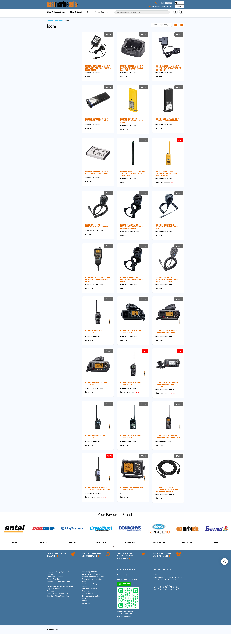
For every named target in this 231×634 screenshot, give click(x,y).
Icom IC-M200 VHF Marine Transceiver (131, 332)
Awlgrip (43, 542)
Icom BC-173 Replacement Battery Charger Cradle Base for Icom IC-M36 (131, 68)
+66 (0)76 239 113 (124, 616)
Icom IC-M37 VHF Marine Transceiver (130, 384)
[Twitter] (155, 587)
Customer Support (127, 569)
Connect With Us (162, 569)
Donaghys (130, 542)
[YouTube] (176, 587)
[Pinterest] (165, 587)
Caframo (72, 542)
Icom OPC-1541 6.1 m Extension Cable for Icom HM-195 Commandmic (167, 489)
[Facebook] (160, 587)
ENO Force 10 (159, 542)
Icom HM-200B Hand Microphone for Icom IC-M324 (131, 280)
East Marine (187, 542)
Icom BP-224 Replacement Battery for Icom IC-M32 (96, 120)
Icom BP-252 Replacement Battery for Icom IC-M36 (167, 120)
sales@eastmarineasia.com (132, 575)
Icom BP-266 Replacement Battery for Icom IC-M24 (96, 173)
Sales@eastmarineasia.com (162, 6)
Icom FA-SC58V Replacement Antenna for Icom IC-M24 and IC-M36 (133, 174)
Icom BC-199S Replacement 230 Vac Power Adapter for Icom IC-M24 (168, 68)
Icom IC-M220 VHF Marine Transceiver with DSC (166, 332)
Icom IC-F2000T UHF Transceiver (93, 332)
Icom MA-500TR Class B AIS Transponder (132, 489)
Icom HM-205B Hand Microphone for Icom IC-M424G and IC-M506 (166, 280)
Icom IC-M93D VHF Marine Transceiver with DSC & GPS (97, 489)
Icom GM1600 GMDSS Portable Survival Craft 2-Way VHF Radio (168, 174)
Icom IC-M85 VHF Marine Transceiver (95, 437)
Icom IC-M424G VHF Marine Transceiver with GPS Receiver (167, 385)
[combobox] (142, 12)
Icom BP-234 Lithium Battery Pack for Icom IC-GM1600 (132, 121)
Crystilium (101, 542)
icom (51, 26)
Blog (88, 12)
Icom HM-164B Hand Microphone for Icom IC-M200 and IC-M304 (131, 227)
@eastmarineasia (130, 579)
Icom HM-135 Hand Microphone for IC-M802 (96, 226)
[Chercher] (166, 12)
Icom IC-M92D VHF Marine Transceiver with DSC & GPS (168, 437)
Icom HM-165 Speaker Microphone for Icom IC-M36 (166, 227)
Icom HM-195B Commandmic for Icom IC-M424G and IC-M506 (97, 280)
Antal (14, 542)
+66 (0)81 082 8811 (164, 3)
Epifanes (216, 542)
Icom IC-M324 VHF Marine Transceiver (96, 384)
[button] (224, 561)
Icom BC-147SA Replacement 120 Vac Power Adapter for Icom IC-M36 (98, 68)
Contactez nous (101, 12)
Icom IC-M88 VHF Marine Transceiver (130, 437)
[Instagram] (171, 587)
